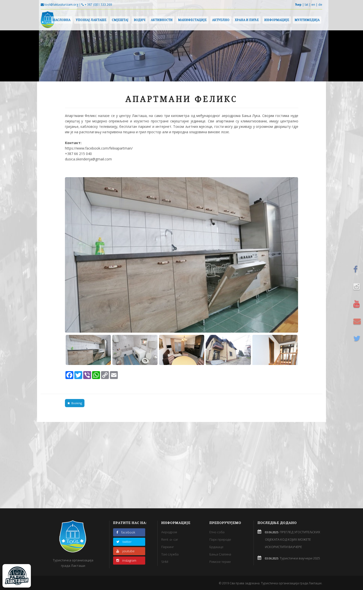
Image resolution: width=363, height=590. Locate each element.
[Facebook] (357, 269)
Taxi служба (170, 554)
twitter (127, 541)
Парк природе (220, 539)
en (313, 4)
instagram (129, 560)
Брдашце (216, 547)
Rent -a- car (169, 539)
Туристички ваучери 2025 (299, 558)
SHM (164, 561)
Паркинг (167, 547)
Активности (162, 20)
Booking (76, 403)
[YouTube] (357, 303)
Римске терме (220, 561)
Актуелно (220, 20)
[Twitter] (357, 338)
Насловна (61, 20)
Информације (276, 20)
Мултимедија (307, 20)
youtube (128, 551)
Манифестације (192, 20)
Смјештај (120, 20)
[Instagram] (357, 286)
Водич (139, 20)
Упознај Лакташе (91, 20)
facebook (128, 532)
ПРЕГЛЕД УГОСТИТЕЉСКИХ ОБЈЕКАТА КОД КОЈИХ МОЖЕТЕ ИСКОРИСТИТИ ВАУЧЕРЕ (292, 539)
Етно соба (216, 532)
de (320, 4)
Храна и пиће (247, 20)
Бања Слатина (220, 554)
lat (306, 4)
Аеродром (169, 532)
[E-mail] (357, 321)
